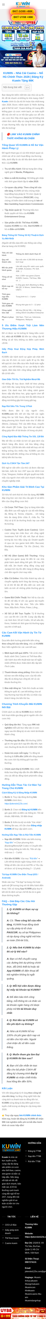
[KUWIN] (23, 4)
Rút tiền (33, 858)
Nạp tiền (9, 843)
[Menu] (3, 4)
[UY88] (23, 1310)
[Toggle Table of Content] (26, 87)
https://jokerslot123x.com (16, 804)
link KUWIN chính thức (30, 1115)
